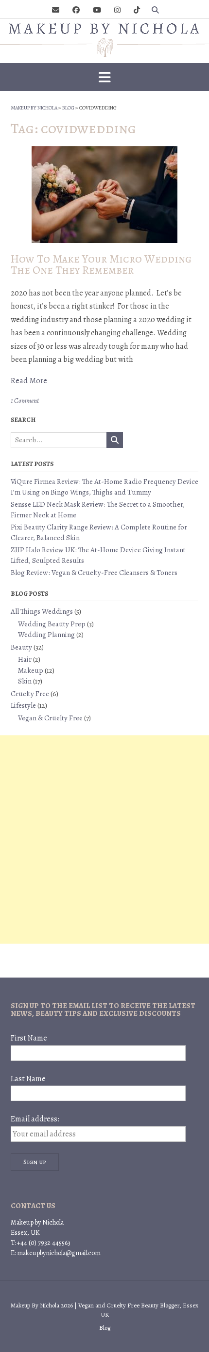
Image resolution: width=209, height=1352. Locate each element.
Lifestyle (23, 705)
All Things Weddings (42, 611)
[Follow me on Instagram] (117, 10)
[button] (104, 77)
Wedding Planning (46, 634)
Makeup (30, 670)
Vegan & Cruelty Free (50, 718)
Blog (104, 1327)
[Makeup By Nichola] (104, 39)
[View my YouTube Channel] (96, 10)
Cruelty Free (30, 694)
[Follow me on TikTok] (136, 10)
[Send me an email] (56, 10)
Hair (25, 659)
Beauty (21, 647)
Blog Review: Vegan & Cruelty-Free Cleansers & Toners (94, 572)
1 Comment (25, 400)
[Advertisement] (104, 839)
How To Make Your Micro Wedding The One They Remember (101, 264)
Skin (25, 681)
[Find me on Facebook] (76, 10)
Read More (29, 380)
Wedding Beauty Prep (52, 624)
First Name (29, 1038)
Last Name (28, 1078)
